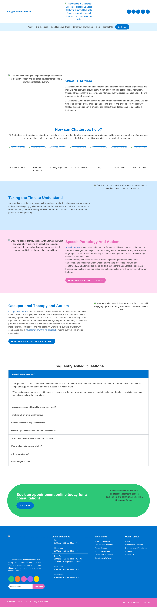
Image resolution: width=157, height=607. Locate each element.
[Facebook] (129, 12)
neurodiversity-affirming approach (41, 330)
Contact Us (108, 27)
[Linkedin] (148, 12)
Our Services (42, 27)
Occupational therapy (18, 311)
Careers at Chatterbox (82, 27)
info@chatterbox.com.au (19, 11)
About (30, 27)
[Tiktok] (138, 12)
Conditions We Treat (60, 27)
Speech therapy (72, 247)
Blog (98, 27)
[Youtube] (143, 12)
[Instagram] (133, 12)
